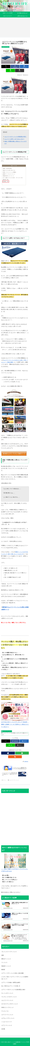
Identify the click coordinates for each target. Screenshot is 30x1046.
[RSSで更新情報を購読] (15, 756)
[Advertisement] (15, 28)
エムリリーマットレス (7, 731)
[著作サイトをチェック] (8, 753)
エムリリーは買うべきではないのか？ (14, 139)
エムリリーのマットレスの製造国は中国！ (16, 136)
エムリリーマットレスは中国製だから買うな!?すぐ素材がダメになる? (15, 734)
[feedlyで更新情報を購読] (22, 753)
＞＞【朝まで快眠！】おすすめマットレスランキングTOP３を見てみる (14, 870)
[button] (19, 70)
